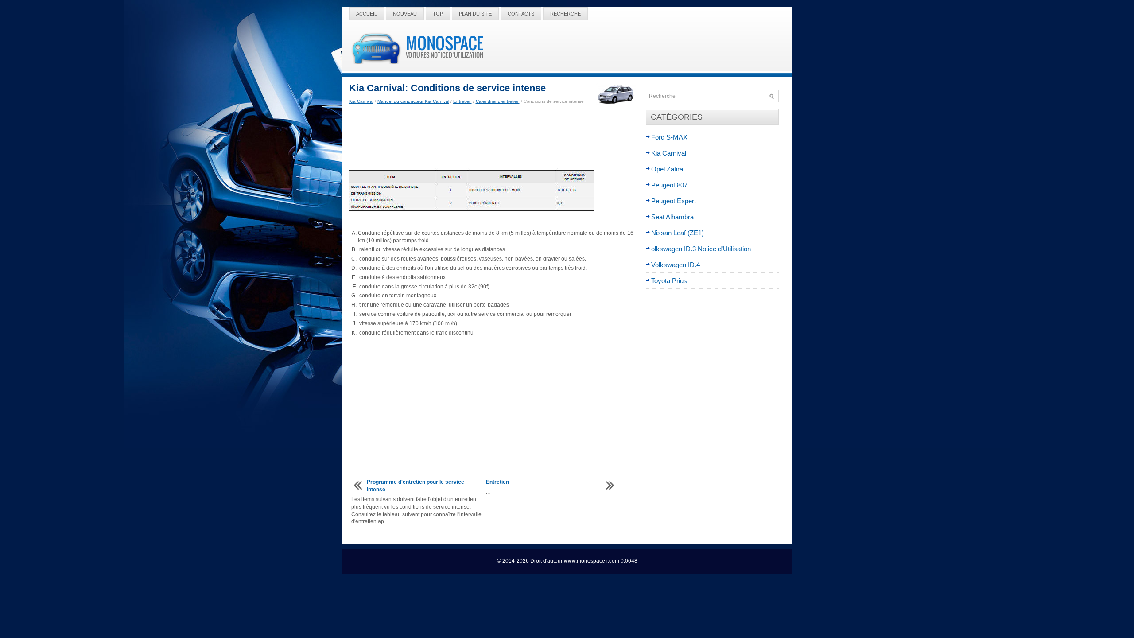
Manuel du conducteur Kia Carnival (413, 101)
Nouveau (405, 13)
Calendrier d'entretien (498, 101)
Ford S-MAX (669, 137)
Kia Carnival (361, 101)
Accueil (366, 13)
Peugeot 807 (669, 185)
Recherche (565, 13)
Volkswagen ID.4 (675, 264)
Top (438, 13)
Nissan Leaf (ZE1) (677, 233)
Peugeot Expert (673, 201)
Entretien (462, 101)
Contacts (521, 13)
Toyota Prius (669, 280)
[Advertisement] (494, 136)
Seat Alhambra (672, 217)
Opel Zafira (667, 169)
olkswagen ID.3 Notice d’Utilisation (701, 249)
